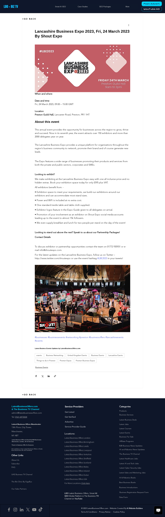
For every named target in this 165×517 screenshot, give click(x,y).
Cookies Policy (119, 512)
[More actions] (128, 25)
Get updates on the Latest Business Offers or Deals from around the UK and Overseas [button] (26, 449)
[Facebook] (8, 509)
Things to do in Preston (45, 360)
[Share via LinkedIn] (48, 376)
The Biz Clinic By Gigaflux (21, 481)
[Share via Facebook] (36, 376)
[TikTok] (40, 509)
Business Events (97, 355)
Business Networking (54, 355)
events (39, 355)
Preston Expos (65, 360)
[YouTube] (34, 509)
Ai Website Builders (135, 508)
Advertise (69, 422)
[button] (15, 463)
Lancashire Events (115, 355)
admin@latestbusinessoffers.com (27, 413)
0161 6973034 (21, 417)
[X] (27, 509)
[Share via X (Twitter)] (42, 376)
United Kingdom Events (77, 355)
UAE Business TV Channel (21, 474)
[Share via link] (55, 376)
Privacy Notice (104, 512)
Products (123, 411)
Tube (80, 499)
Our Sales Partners (19, 489)
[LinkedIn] (21, 509)
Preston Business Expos (85, 360)
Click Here (85, 483)
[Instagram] (15, 509)
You (76, 499)
